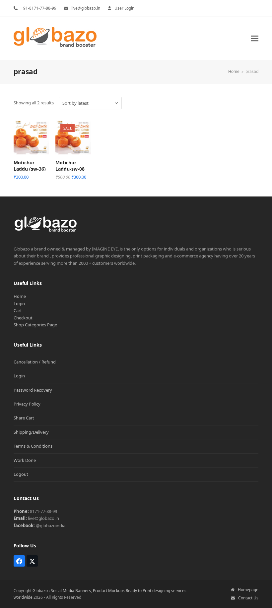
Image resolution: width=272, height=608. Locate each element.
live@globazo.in (85, 8)
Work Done (25, 460)
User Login (124, 8)
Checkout (23, 318)
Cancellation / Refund (35, 362)
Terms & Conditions (33, 446)
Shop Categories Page (35, 325)
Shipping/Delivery (31, 432)
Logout (21, 474)
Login (19, 303)
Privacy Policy (27, 404)
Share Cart (24, 418)
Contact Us (248, 598)
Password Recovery (33, 390)
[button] (254, 38)
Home (20, 296)
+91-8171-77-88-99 (38, 8)
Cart (18, 310)
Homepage (248, 589)
